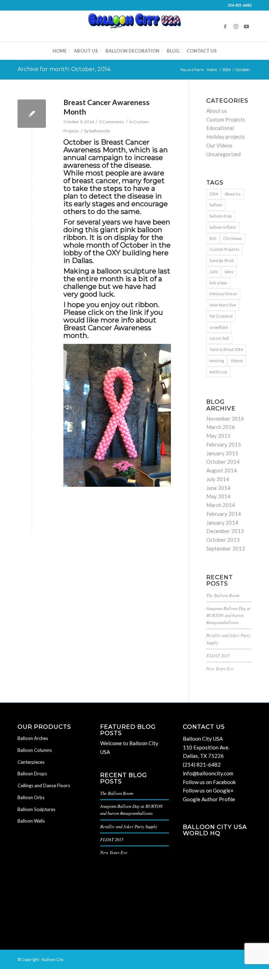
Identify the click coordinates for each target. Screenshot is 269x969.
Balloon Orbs (31, 797)
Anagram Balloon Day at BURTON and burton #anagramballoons (228, 615)
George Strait (221, 260)
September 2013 (225, 548)
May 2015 (218, 435)
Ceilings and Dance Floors (44, 785)
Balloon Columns (35, 750)
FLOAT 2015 (217, 655)
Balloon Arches (33, 738)
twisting (216, 360)
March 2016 (220, 427)
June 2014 (218, 488)
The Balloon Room (222, 595)
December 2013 (225, 531)
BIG (212, 238)
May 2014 (218, 496)
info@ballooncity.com (208, 773)
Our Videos (219, 145)
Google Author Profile (209, 799)
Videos (236, 360)
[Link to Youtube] (246, 26)
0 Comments (111, 121)
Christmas (232, 238)
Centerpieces (31, 762)
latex (229, 271)
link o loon (218, 283)
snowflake (218, 327)
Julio (213, 271)
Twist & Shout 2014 (226, 349)
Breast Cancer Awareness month (107, 332)
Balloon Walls (31, 821)
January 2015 (222, 453)
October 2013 (223, 540)
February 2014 (223, 514)
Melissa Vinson (223, 293)
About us (216, 111)
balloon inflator (222, 227)
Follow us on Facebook (209, 782)
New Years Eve (222, 305)
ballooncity (99, 130)
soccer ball (219, 338)
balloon (215, 204)
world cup (218, 371)
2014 (213, 194)
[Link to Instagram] (235, 26)
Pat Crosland (221, 316)
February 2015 (223, 444)
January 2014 (222, 522)
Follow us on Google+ (208, 790)
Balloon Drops (32, 773)
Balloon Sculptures (36, 809)
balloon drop (220, 216)
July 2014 (217, 479)
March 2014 (220, 505)
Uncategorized (223, 154)
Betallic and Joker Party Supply (128, 826)
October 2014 (223, 461)
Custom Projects (225, 119)
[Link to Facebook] (225, 26)
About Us (233, 194)
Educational (220, 128)
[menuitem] (59, 51)
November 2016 (225, 418)
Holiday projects (225, 136)
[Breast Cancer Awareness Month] (32, 113)
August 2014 (221, 470)
